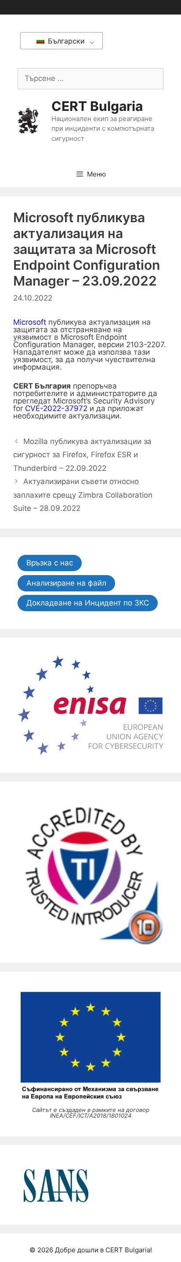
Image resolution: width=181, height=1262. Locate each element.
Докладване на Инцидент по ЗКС (87, 602)
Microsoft (29, 322)
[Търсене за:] (90, 78)
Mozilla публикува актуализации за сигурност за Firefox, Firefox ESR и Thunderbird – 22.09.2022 (82, 455)
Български (65, 41)
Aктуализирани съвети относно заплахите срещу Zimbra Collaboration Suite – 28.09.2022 (82, 495)
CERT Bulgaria (97, 106)
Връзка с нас (49, 562)
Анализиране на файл (66, 583)
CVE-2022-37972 (56, 408)
